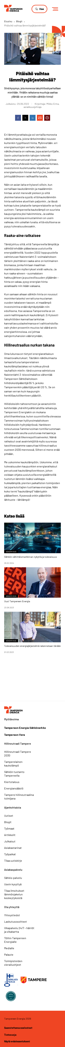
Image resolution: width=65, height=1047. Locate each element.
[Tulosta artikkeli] (47, 117)
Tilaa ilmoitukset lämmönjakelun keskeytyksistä (14, 894)
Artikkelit (9, 834)
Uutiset (8, 815)
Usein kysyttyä (12, 884)
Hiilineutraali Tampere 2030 (17, 753)
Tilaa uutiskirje (13, 860)
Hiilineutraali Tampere (17, 743)
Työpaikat (10, 854)
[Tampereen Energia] (13, 8)
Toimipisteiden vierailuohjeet (13, 962)
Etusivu (8, 21)
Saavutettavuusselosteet (18, 1027)
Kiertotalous (11, 782)
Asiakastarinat (13, 847)
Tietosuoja (10, 1034)
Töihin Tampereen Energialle (15, 939)
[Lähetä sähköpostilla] (40, 117)
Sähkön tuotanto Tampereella (14, 773)
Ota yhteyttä (11, 907)
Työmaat (9, 828)
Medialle (9, 948)
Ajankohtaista (12, 807)
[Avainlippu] (11, 980)
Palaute (8, 954)
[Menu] (56, 9)
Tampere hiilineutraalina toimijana (19, 796)
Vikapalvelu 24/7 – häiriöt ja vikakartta (19, 929)
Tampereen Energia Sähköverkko (25, 727)
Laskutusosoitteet (15, 921)
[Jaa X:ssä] (25, 117)
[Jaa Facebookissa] (18, 117)
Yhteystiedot (12, 915)
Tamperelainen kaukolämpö (13, 763)
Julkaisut (9, 841)
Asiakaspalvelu (13, 869)
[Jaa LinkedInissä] (32, 117)
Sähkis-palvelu (13, 877)
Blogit (19, 21)
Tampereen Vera (14, 734)
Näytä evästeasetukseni (17, 1041)
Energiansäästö (13, 788)
